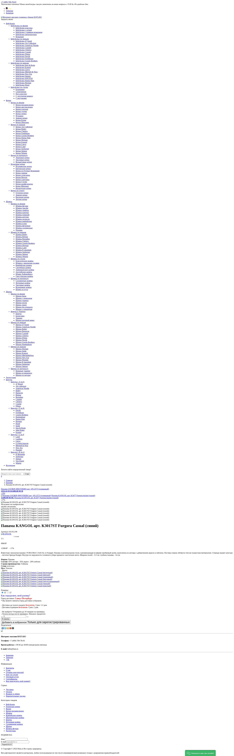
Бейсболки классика (24, 28)
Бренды (9, 380)
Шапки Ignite (21, 351)
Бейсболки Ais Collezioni (26, 43)
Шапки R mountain (23, 362)
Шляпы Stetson (22, 254)
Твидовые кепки (22, 160)
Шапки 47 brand (22, 325)
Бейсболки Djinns (23, 54)
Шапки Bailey (21, 329)
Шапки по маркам (18, 322)
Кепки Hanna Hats (23, 138)
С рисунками (21, 98)
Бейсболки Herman (23, 83)
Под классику (21, 94)
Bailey (18, 391)
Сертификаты (11, 679)
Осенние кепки (22, 193)
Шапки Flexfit (21, 340)
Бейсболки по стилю (19, 87)
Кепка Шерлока (22, 186)
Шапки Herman (22, 349)
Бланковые (20, 89)
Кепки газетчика (22, 180)
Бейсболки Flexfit (23, 56)
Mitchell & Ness (22, 446)
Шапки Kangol (22, 353)
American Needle (22, 388)
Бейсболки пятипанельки (26, 34)
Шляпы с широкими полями (27, 263)
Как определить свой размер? (15, 595)
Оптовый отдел (12, 677)
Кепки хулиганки (23, 175)
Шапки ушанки (22, 300)
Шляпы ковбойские (24, 221)
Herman (19, 421)
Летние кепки (21, 199)
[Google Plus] (10, 628)
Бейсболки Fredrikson (24, 59)
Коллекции (10, 465)
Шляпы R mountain (23, 250)
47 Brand (19, 384)
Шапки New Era (22, 358)
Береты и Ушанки (18, 311)
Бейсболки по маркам (20, 39)
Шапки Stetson (22, 366)
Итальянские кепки (24, 166)
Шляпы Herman (22, 246)
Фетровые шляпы (23, 283)
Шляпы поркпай (22, 215)
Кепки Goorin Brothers (25, 136)
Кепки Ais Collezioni (24, 127)
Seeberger (19, 457)
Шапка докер (21, 305)
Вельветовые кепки (24, 162)
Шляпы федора (22, 206)
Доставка (10, 689)
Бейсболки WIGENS (24, 78)
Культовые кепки (18, 164)
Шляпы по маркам (18, 232)
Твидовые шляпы (23, 285)
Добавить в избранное (36, 622)
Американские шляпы (25, 270)
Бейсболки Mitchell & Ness (27, 72)
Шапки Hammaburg (24, 344)
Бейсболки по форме (19, 26)
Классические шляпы (24, 261)
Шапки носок (21, 303)
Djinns (18, 406)
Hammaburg (20, 417)
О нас (8, 670)
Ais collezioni (21, 386)
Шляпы (9, 202)
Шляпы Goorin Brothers (25, 243)
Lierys (18, 441)
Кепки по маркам (18, 125)
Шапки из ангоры (23, 375)
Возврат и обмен (13, 694)
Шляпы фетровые (23, 226)
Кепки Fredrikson (23, 133)
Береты (19, 314)
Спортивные (21, 92)
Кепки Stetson (21, 151)
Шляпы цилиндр (23, 219)
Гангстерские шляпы (24, 276)
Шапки (9, 292)
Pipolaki (19, 450)
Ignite (18, 426)
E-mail (3, 742)
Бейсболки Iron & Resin (25, 65)
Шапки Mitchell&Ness (25, 355)
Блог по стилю (12, 675)
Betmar (18, 395)
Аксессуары (11, 377)
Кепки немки (21, 114)
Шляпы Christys (22, 241)
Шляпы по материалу (20, 278)
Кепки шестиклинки (24, 107)
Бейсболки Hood (22, 85)
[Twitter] (5, 628)
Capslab (19, 399)
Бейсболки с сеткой (24, 30)
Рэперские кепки (13, 707)
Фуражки (19, 116)
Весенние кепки (22, 197)
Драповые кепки (22, 158)
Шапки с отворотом (24, 309)
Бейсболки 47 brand (24, 41)
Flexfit (18, 410)
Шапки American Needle (26, 327)
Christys (19, 402)
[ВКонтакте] (2, 628)
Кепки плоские (22, 109)
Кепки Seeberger (22, 149)
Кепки (8, 100)
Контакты (10, 668)
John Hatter (20, 430)
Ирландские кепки (23, 188)
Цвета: (4, 570)
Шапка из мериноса (24, 373)
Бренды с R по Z (17, 452)
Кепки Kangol (21, 142)
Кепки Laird (20, 147)
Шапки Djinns (21, 338)
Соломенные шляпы (24, 281)
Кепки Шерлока (22, 122)
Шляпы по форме (18, 204)
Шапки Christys (22, 336)
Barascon (19, 393)
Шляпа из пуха (22, 289)
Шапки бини (21, 296)
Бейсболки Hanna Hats (25, 81)
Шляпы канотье (22, 213)
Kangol (18, 432)
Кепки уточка (21, 111)
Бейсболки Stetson (23, 76)
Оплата (9, 692)
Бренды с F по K (17, 408)
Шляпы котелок (22, 217)
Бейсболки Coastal (23, 52)
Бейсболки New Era (24, 74)
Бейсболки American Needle (27, 45)
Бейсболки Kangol (23, 67)
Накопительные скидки (15, 696)
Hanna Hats (20, 419)
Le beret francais (22, 443)
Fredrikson (20, 413)
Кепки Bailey (21, 129)
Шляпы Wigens (22, 257)
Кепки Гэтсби (21, 182)
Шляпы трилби (22, 208)
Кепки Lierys (21, 144)
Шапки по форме (18, 294)
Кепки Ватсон (21, 177)
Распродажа (11, 731)
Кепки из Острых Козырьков (27, 171)
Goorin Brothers (22, 415)
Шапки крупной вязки (25, 320)
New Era (19, 448)
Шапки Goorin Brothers (25, 342)
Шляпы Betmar (22, 237)
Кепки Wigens (21, 153)
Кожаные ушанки (23, 371)
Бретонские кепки (23, 169)
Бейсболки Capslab (23, 48)
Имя (3, 739)
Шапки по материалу (19, 369)
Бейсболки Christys (23, 50)
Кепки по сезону (17, 191)
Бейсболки (10, 23)
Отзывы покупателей (15, 672)
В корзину (5, 619)
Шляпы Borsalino (23, 239)
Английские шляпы (24, 272)
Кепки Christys (22, 131)
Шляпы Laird (21, 248)
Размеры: (5, 590)
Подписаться (7, 744)
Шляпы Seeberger (23, 252)
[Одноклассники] (8, 628)
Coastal (18, 404)
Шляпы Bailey (21, 235)
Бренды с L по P (17, 435)
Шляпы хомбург (22, 210)
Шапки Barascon (22, 331)
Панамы (19, 230)
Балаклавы (20, 316)
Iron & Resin (21, 428)
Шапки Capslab (22, 333)
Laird (18, 437)
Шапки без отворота (24, 307)
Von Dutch (20, 461)
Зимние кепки (21, 118)
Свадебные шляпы (23, 267)
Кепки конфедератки (24, 184)
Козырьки (20, 37)
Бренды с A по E (17, 382)
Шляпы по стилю (18, 259)
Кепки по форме (17, 103)
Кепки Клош (21, 120)
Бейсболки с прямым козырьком (29, 32)
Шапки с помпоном (24, 298)
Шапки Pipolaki (22, 360)
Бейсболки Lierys (23, 70)
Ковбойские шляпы (24, 265)
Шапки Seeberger (23, 364)
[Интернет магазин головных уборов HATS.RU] (2, 631)
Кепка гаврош (21, 173)
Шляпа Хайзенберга (24, 274)
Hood (18, 424)
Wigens (18, 463)
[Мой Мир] (13, 628)
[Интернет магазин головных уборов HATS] (21, 17)
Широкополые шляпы (15, 718)
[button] (200, 753)
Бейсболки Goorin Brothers (27, 61)
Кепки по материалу (19, 155)
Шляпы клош (21, 224)
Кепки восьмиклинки (25, 105)
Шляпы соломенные (24, 228)
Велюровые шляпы (24, 287)
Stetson (18, 459)
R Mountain (20, 454)
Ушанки (19, 318)
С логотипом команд (24, 96)
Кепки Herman (22, 140)
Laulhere (19, 439)
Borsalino (19, 397)
